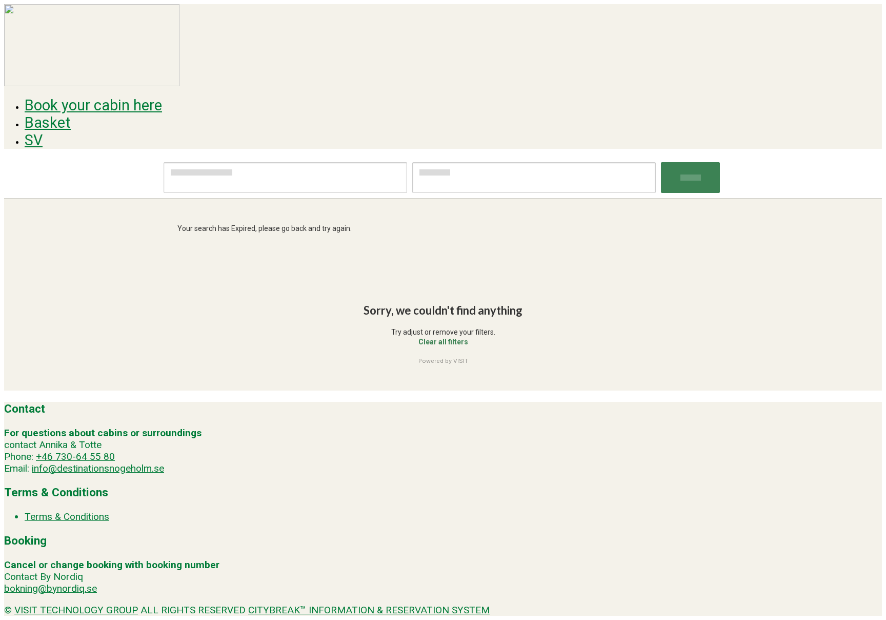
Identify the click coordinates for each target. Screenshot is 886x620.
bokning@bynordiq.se (50, 588)
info (40, 468)
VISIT (460, 360)
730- (65, 456)
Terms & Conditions (67, 516)
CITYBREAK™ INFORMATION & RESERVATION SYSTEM (369, 610)
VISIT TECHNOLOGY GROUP (76, 610)
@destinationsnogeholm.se (106, 468)
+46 (44, 456)
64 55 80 (95, 456)
